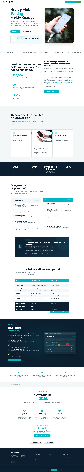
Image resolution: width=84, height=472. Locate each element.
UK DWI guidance (50, 83)
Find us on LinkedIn (49, 442)
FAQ (44, 1)
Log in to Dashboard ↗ (14, 360)
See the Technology (27, 31)
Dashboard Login (38, 457)
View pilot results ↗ (45, 253)
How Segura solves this (51, 91)
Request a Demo (70, 1)
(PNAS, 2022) (19, 98)
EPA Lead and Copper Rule (52, 82)
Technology (31, 1)
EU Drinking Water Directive (67, 82)
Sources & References (16, 384)
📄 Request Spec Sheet (36, 442)
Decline (61, 469)
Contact (50, 456)
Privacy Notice (43, 469)
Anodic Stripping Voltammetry (22, 121)
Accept (54, 469)
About (48, 1)
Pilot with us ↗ (15, 31)
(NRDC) (22, 88)
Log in (79, 1)
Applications (38, 1)
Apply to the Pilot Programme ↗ (42, 435)
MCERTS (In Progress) (67, 457)
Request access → (25, 360)
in (11, 462)
